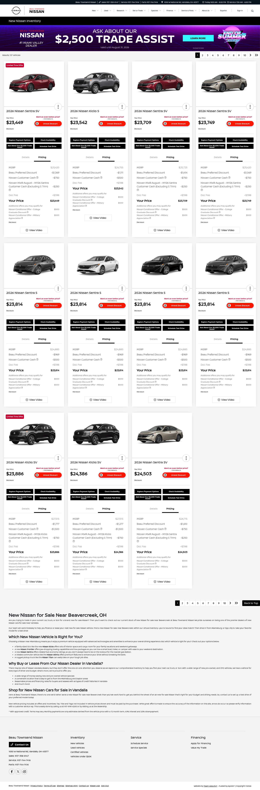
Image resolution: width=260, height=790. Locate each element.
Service (136, 737)
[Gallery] (130, 38)
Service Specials (139, 747)
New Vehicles (77, 743)
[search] (252, 11)
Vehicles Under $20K (81, 756)
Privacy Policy (37, 785)
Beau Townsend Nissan (19, 785)
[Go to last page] (256, 55)
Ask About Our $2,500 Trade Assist (20, 146)
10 (244, 55)
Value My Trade (198, 747)
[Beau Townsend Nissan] (34, 10)
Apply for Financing (201, 743)
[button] (58, 107)
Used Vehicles (78, 747)
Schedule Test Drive (48, 146)
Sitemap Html (71, 785)
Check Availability (48, 140)
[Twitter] (18, 771)
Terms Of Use (50, 785)
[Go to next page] (250, 55)
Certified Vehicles (79, 752)
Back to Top (251, 603)
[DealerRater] (24, 771)
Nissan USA (95, 785)
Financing (198, 737)
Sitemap (60, 785)
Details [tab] (25, 157)
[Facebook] (12, 771)
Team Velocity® (210, 786)
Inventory (78, 737)
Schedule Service (139, 743)
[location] (162, 2)
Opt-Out (105, 785)
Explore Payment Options (20, 140)
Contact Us (21, 744)
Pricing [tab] (42, 157)
